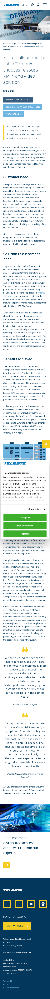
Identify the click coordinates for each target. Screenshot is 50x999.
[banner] (11, 5)
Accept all (25, 517)
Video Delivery (14, 114)
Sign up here (15, 925)
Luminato (11, 329)
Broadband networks (18, 99)
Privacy (6, 984)
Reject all (25, 533)
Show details (34, 509)
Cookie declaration (11, 987)
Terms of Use (9, 981)
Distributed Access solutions (23, 107)
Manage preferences (23, 525)
